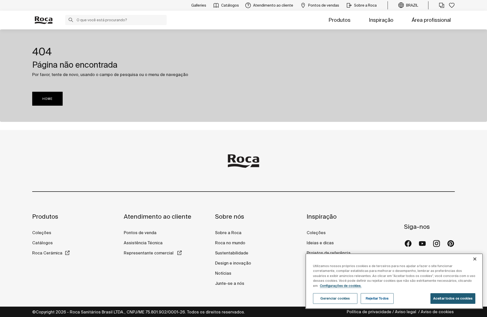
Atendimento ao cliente (157, 216)
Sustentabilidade (231, 253)
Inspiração (381, 20)
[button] (71, 20)
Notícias (223, 273)
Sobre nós (229, 216)
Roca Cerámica (47, 253)
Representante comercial (149, 253)
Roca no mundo (230, 242)
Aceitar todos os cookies (453, 298)
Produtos (339, 20)
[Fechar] (474, 259)
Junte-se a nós (229, 283)
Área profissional (431, 20)
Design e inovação (233, 263)
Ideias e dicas (320, 242)
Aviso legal (406, 311)
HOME (47, 98)
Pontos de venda (140, 232)
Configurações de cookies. (340, 286)
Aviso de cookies (438, 311)
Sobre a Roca (228, 232)
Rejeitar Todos (377, 298)
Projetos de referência (329, 253)
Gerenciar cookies (335, 298)
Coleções (41, 232)
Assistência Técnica (143, 242)
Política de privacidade (369, 311)
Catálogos (42, 242)
